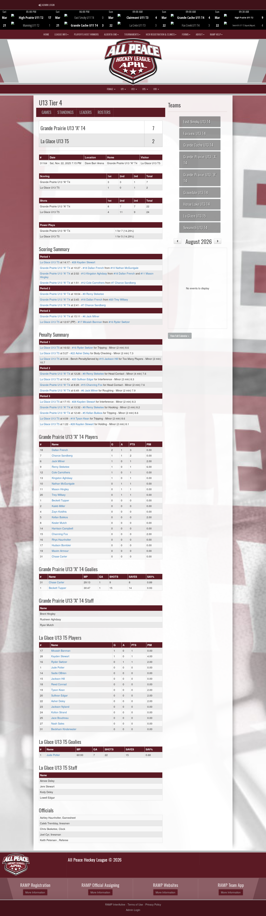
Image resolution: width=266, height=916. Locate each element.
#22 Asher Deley (80, 353)
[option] (26, 19)
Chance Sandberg (62, 455)
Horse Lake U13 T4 (196, 204)
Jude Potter (57, 667)
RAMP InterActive (115, 904)
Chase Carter (59, 556)
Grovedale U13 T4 (195, 192)
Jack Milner (58, 461)
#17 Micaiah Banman (90, 322)
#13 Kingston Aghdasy (94, 273)
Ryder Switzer (59, 662)
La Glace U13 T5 (50, 262)
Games (46, 112)
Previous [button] (2, 20)
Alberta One (110, 34)
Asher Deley (58, 701)
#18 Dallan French (93, 268)
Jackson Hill (58, 678)
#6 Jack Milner (91, 316)
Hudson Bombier (61, 545)
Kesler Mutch (59, 523)
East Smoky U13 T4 (196, 121)
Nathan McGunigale (63, 483)
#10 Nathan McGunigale (124, 268)
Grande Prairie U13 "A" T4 (55, 268)
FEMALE (110, 89)
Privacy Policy (153, 904)
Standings (65, 112)
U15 (144, 89)
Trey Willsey (59, 495)
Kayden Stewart (60, 656)
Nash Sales (57, 723)
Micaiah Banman (60, 650)
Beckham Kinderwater (63, 729)
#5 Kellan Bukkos (92, 413)
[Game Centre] (27, 22)
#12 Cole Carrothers (93, 282)
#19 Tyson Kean (80, 418)
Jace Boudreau (60, 718)
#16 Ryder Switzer (119, 322)
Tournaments (131, 34)
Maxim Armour (60, 551)
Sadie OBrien (58, 673)
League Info (60, 34)
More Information (35, 892)
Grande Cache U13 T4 (198, 145)
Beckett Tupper (60, 500)
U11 (122, 89)
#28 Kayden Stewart (83, 262)
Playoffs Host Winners (86, 34)
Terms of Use (135, 904)
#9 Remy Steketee (93, 294)
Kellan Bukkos (60, 517)
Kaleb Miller (58, 506)
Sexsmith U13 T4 (195, 227)
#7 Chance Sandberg (123, 282)
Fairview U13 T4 (194, 133)
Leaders (86, 112)
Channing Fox (60, 534)
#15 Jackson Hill (108, 359)
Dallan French (60, 450)
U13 (133, 89)
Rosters (104, 112)
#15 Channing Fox (91, 385)
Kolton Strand (59, 712)
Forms (185, 34)
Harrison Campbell (62, 528)
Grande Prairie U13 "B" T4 (199, 178)
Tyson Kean (58, 690)
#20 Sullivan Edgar (83, 379)
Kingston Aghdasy (62, 478)
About (199, 34)
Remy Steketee (60, 466)
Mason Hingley (60, 489)
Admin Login (133, 910)
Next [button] (264, 19)
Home (46, 34)
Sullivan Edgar (59, 695)
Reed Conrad (59, 684)
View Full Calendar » (179, 336)
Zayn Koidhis (59, 511)
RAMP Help (215, 34)
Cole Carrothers (61, 472)
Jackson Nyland (60, 706)
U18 (155, 89)
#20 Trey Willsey (118, 299)
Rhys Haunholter (61, 539)
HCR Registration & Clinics (160, 34)
